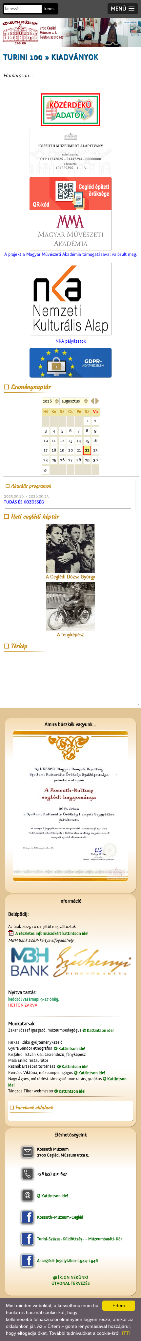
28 (78, 459)
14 (79, 440)
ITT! (126, 1333)
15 (87, 440)
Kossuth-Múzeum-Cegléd (60, 1217)
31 (46, 469)
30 (95, 459)
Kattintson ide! (100, 1030)
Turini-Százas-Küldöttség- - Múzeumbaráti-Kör (79, 1238)
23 (95, 450)
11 (54, 440)
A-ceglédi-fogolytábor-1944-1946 (67, 1260)
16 (95, 440)
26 (62, 459)
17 (46, 450)
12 (62, 440)
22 (87, 450)
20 (70, 450)
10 (46, 440)
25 (54, 459)
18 (54, 450)
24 (45, 459)
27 (70, 459)
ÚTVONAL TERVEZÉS (70, 1283)
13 (70, 440)
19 (62, 450)
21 (79, 450)
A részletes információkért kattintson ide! (52, 933)
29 (87, 459)
